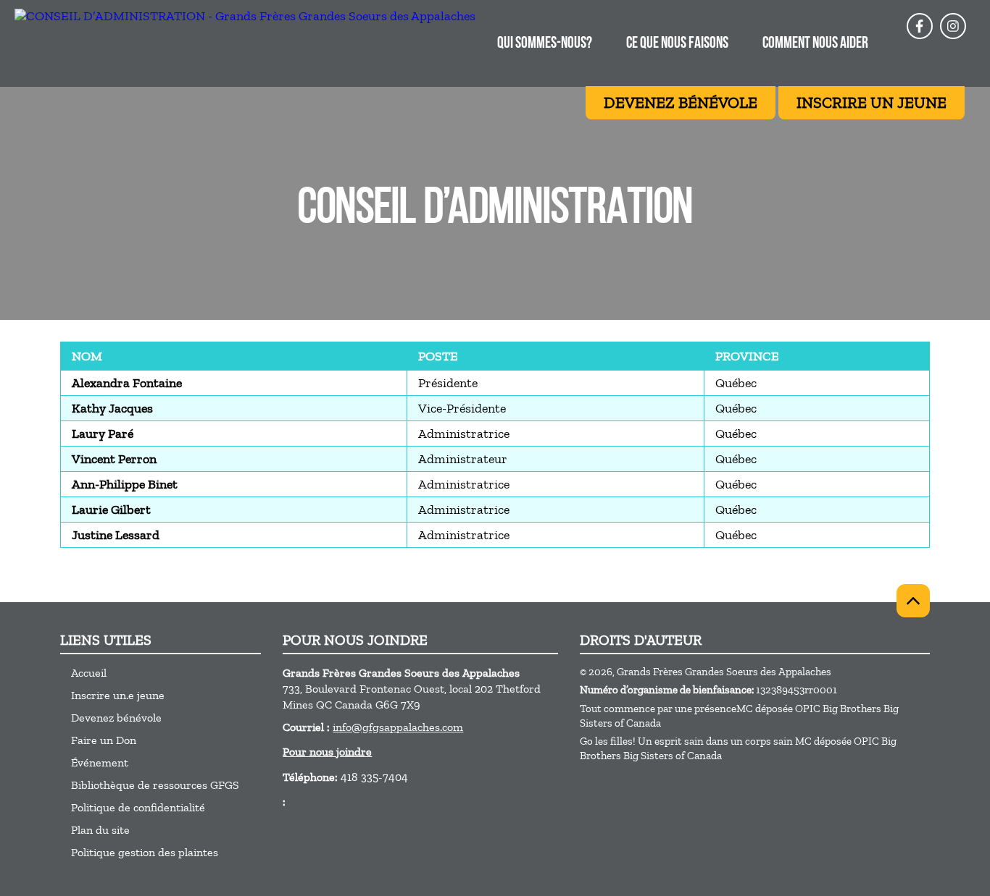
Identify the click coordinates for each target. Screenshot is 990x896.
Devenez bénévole (116, 717)
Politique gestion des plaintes (144, 852)
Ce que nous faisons (677, 43)
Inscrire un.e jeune (118, 695)
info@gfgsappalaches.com (398, 727)
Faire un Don (103, 740)
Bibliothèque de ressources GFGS (155, 785)
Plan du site (100, 830)
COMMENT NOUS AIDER (815, 43)
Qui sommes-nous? (544, 43)
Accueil (89, 673)
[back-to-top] (913, 600)
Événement (99, 762)
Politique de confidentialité (138, 807)
